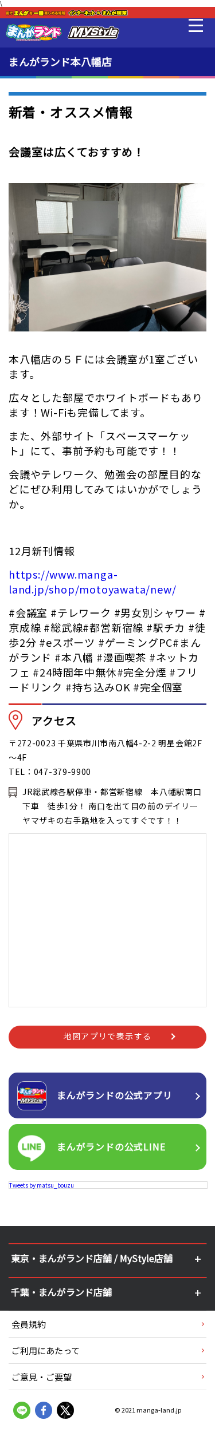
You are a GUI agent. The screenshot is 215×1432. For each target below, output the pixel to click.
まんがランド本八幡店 (60, 61)
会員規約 (28, 1324)
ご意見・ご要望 (41, 1376)
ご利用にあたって (45, 1350)
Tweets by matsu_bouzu (41, 1185)
